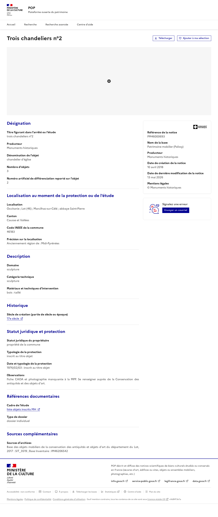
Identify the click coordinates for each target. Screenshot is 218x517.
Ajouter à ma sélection (196, 38)
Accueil (11, 24)
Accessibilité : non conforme (21, 491)
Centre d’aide (134, 491)
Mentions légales (15, 499)
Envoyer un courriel (175, 210)
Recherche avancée (56, 24)
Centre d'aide (85, 24)
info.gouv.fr (118, 481)
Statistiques (110, 491)
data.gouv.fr (200, 481)
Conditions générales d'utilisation (69, 499)
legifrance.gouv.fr (175, 481)
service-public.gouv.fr (144, 481)
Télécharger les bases (86, 491)
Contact (47, 491)
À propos (63, 491)
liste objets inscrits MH (21, 409)
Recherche (30, 24)
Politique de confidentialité (38, 499)
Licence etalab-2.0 (156, 499)
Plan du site (154, 491)
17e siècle (13, 318)
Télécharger (165, 38)
